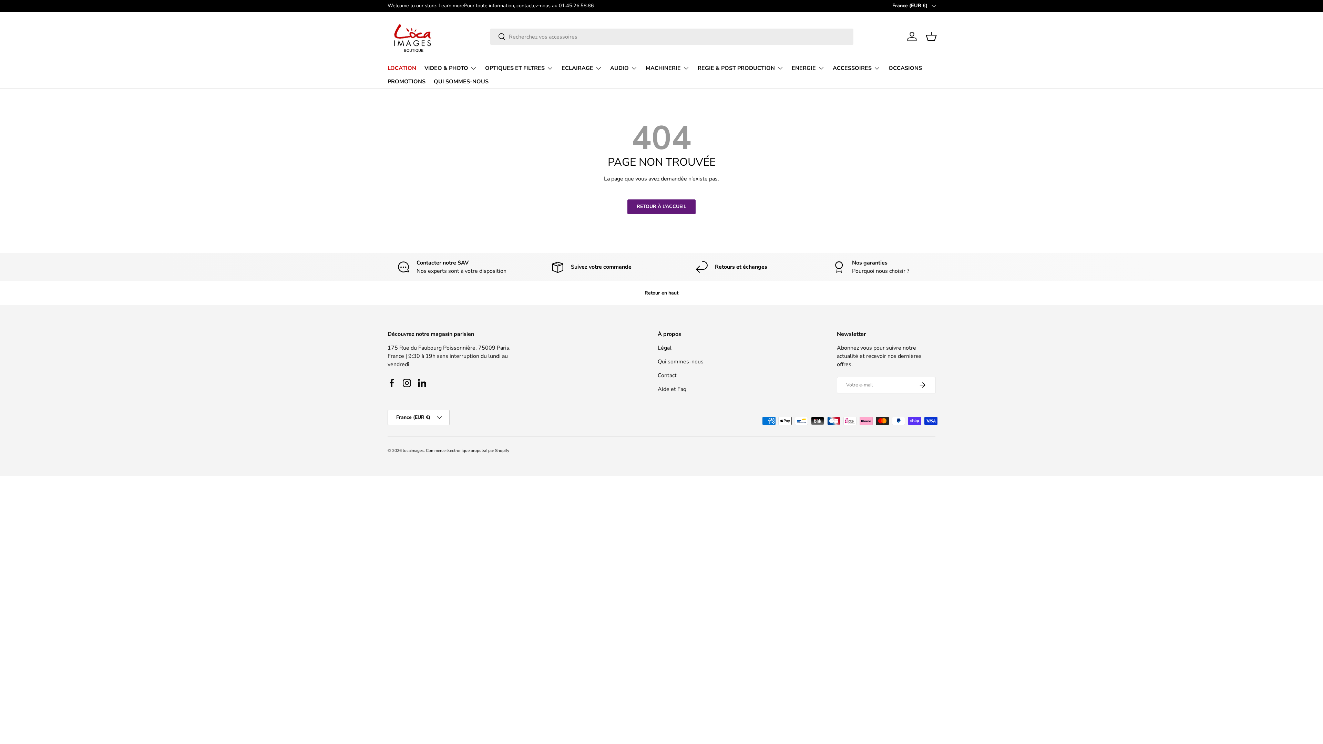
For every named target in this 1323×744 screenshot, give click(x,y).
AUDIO (619, 68)
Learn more (451, 5)
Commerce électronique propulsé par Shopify (467, 450)
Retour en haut (661, 293)
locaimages (413, 450)
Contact (667, 375)
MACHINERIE (663, 68)
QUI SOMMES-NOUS (461, 81)
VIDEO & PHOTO (446, 68)
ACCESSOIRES (852, 68)
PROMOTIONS (406, 81)
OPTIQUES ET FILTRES (515, 68)
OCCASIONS (905, 68)
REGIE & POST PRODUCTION (736, 68)
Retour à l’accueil (661, 206)
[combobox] (672, 37)
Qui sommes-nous (681, 361)
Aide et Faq (672, 389)
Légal (664, 348)
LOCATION (402, 68)
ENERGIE (804, 68)
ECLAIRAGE (577, 68)
